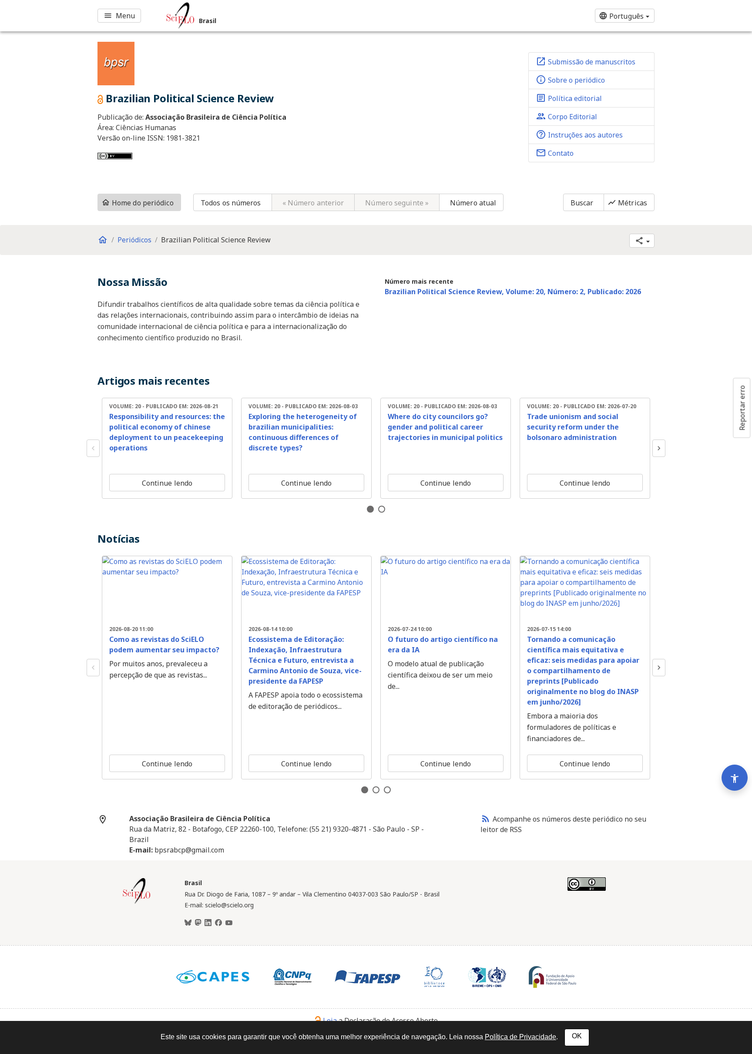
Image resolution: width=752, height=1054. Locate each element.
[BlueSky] (188, 923)
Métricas (627, 203)
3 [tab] (387, 789)
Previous (93, 448)
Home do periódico (137, 203)
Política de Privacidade (520, 1037)
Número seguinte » (397, 203)
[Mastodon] (198, 923)
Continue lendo (167, 483)
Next (658, 448)
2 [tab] (381, 509)
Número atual (473, 203)
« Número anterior (313, 203)
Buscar (582, 203)
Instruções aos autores (579, 134)
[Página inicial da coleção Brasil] (137, 902)
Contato (555, 153)
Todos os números (231, 203)
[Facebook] (218, 923)
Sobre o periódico (570, 79)
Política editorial (569, 98)
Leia (330, 1020)
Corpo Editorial (566, 116)
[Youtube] (228, 923)
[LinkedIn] (208, 923)
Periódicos (134, 240)
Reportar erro (742, 407)
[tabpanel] (167, 448)
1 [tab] (370, 509)
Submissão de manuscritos (585, 61)
